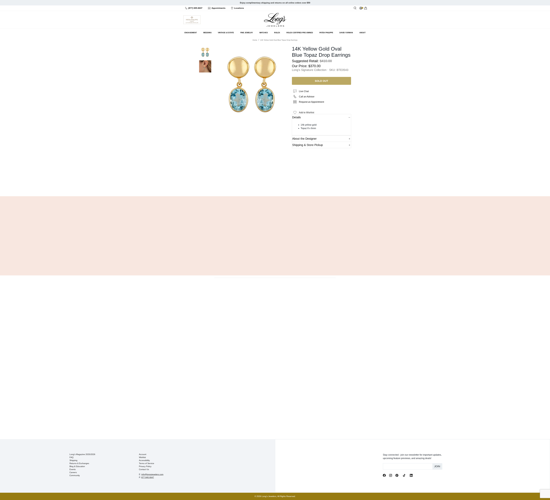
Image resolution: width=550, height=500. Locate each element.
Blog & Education (77, 466)
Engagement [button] (190, 33)
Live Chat (304, 91)
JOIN (437, 466)
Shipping (73, 460)
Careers (73, 472)
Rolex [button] (277, 33)
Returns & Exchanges (79, 463)
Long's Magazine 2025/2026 (82, 454)
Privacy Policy (145, 466)
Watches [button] (263, 33)
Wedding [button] (207, 33)
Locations (239, 8)
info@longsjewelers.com (152, 474)
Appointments (218, 8)
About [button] (362, 33)
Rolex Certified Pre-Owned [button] (299, 33)
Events (72, 469)
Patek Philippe (326, 33)
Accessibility (144, 460)
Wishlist (142, 457)
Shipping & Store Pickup (307, 145)
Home (255, 40)
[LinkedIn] (411, 475)
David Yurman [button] (346, 33)
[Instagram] (390, 475)
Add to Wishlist (306, 112)
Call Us (254, 186)
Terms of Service (146, 463)
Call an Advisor (306, 96)
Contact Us (144, 469)
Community (74, 475)
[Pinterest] (396, 475)
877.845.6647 (147, 477)
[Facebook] (384, 475)
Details (296, 117)
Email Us (275, 186)
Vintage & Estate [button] (226, 33)
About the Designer (304, 138)
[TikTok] (404, 475)
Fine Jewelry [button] (246, 33)
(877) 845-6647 (195, 8)
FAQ (71, 457)
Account (142, 454)
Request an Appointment (311, 102)
